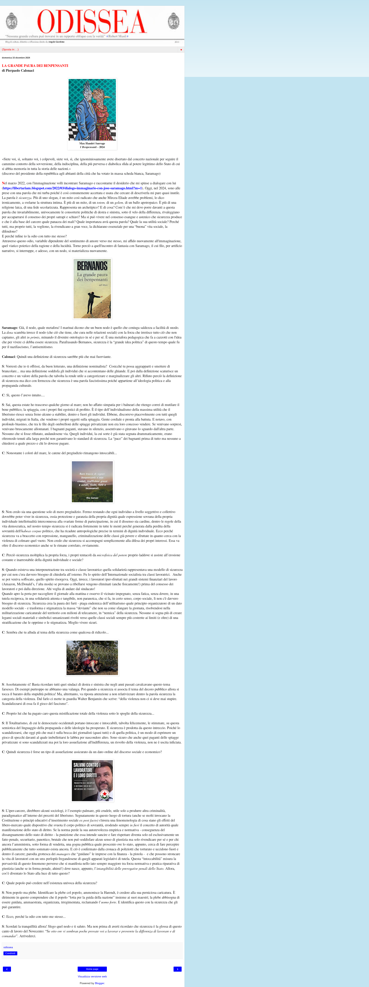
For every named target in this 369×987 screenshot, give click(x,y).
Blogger (99, 983)
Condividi (10, 953)
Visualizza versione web (92, 976)
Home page (92, 969)
